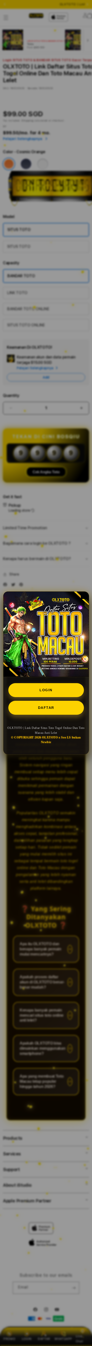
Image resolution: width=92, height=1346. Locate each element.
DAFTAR (46, 708)
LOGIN (46, 690)
